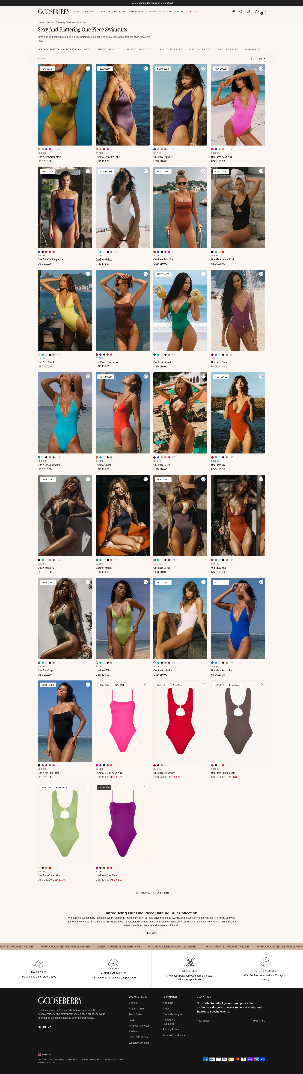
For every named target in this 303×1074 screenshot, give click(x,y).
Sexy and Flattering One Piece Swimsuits (64, 49)
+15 (58, 149)
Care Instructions (138, 1037)
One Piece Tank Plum (106, 875)
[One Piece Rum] (238, 515)
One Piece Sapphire (163, 156)
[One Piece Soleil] (65, 310)
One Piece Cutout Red (164, 772)
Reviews (134, 1031)
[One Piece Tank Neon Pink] (123, 721)
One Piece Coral (104, 464)
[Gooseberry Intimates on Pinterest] (45, 1027)
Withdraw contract (139, 1042)
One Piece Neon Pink (221, 156)
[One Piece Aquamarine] (65, 412)
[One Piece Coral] (123, 412)
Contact (133, 1003)
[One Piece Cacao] (180, 515)
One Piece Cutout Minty (50, 875)
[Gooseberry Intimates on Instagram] (40, 1027)
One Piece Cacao (161, 567)
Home (41, 22)
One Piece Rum (218, 567)
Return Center (137, 1008)
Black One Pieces (227, 49)
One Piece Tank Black (48, 772)
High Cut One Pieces (169, 49)
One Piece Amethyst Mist (108, 156)
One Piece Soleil (46, 362)
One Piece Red (218, 464)
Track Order (135, 1014)
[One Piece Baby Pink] (180, 618)
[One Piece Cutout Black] (238, 207)
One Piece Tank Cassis (107, 362)
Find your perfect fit (139, 1025)
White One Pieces (199, 49)
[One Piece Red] (238, 412)
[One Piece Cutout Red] (180, 721)
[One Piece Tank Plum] (123, 823)
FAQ (131, 1020)
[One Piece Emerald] (180, 310)
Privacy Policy (171, 1029)
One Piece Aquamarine (49, 464)
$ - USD (45, 1054)
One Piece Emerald (162, 362)
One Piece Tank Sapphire (50, 259)
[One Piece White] (123, 207)
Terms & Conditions (174, 1035)
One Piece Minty (104, 670)
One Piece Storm (104, 567)
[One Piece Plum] (238, 310)
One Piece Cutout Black (223, 259)
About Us (168, 1003)
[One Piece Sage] (65, 618)
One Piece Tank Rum (163, 259)
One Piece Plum (219, 362)
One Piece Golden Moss (49, 156)
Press (166, 1008)
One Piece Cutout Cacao (223, 772)
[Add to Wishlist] (88, 68)
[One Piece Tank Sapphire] (65, 207)
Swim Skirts (252, 49)
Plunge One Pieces (139, 49)
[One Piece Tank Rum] (180, 207)
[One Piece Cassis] (180, 412)
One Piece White (104, 259)
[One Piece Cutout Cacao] (238, 721)
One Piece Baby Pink (163, 670)
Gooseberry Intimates (63, 1059)
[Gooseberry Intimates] (53, 12)
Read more (151, 933)
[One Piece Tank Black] (65, 721)
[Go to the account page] (247, 12)
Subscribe (259, 1021)
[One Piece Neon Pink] (238, 105)
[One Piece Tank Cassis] (123, 310)
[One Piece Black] (65, 515)
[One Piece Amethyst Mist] (123, 105)
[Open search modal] (241, 12)
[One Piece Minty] (123, 618)
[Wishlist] (256, 11)
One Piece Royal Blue (221, 670)
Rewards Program (173, 1014)
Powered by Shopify (46, 1062)
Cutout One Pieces (109, 49)
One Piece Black (46, 567)
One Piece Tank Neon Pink (109, 772)
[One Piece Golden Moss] (65, 105)
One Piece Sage (45, 670)
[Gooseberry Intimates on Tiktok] (50, 1027)
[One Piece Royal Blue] (238, 618)
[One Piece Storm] (123, 515)
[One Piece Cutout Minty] (65, 823)
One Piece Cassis (161, 464)
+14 (231, 355)
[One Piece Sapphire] (180, 105)
